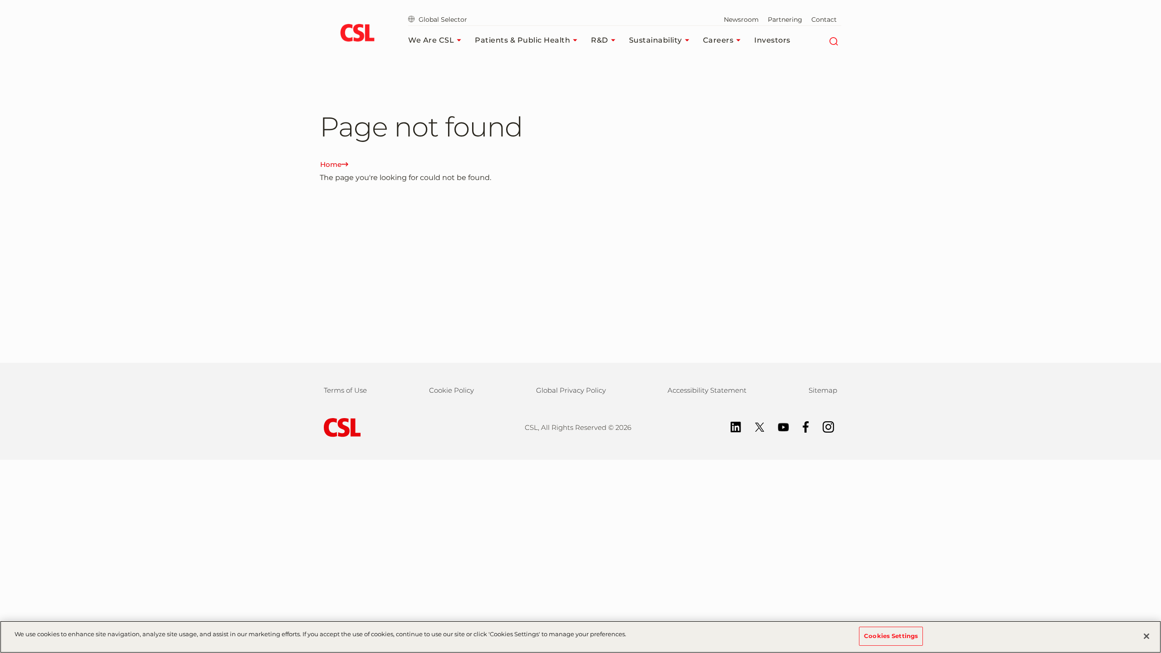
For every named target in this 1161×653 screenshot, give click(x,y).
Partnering (785, 19)
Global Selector (442, 19)
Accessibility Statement (707, 390)
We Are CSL (431, 40)
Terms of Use (345, 390)
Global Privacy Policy (571, 390)
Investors (772, 40)
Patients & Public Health (522, 40)
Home (330, 164)
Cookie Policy (451, 390)
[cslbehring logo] (357, 34)
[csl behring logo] (340, 427)
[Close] (1146, 636)
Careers (718, 40)
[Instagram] (824, 426)
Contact (824, 19)
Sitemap (823, 390)
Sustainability (655, 40)
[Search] (833, 40)
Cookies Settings (891, 635)
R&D (599, 40)
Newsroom (741, 19)
